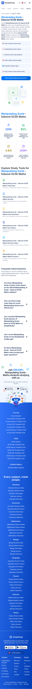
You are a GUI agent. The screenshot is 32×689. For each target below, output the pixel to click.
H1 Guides (5, 671)
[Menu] (30, 3)
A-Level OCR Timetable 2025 (16, 424)
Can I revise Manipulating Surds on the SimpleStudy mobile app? (14, 337)
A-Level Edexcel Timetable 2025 (16, 421)
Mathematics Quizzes (16, 533)
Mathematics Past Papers (16, 530)
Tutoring (4, 668)
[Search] (19, 3)
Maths (22, 8)
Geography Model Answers (16, 564)
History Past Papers (16, 621)
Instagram (27, 666)
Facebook (27, 660)
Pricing (4, 665)
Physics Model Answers (16, 582)
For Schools (5, 676)
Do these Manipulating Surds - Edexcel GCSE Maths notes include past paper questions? (14, 351)
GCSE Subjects (16, 442)
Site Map (26, 684)
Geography (16, 558)
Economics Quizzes (16, 514)
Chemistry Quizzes (16, 496)
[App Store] (9, 388)
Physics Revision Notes (16, 579)
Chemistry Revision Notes (16, 488)
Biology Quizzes (16, 551)
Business (16, 594)
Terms (16, 669)
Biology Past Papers (16, 548)
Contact (16, 674)
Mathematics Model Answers (16, 527)
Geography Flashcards (16, 572)
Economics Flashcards (16, 517)
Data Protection (7, 684)
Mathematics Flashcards (16, 535)
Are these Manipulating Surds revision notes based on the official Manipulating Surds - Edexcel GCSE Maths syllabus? (14, 287)
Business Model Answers (16, 600)
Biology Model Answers (16, 545)
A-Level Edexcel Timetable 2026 (16, 430)
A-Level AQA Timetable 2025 (16, 418)
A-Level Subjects (16, 416)
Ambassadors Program (6, 661)
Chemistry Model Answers (16, 490)
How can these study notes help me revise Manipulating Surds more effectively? (14, 304)
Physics (16, 576)
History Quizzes (16, 624)
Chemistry (16, 485)
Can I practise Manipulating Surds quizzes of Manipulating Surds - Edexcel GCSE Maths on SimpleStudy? (14, 321)
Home (3, 8)
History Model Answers (16, 618)
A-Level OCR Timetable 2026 (16, 432)
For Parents (5, 674)
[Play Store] (22, 388)
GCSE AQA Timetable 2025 (16, 444)
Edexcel (15, 8)
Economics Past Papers (16, 512)
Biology (16, 539)
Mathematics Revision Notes (16, 524)
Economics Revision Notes (16, 506)
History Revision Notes (16, 616)
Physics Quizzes (16, 588)
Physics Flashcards (16, 590)
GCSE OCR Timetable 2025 (16, 450)
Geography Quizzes (16, 569)
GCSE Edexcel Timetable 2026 (16, 456)
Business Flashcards (16, 609)
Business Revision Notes (16, 597)
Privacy (16, 666)
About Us (17, 660)
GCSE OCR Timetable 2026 (16, 458)
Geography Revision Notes (16, 561)
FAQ (15, 672)
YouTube (27, 672)
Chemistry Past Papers (16, 493)
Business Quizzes (16, 606)
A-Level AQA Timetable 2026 (16, 427)
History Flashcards (16, 627)
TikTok (26, 669)
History (16, 613)
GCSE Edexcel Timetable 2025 (16, 447)
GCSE (9, 8)
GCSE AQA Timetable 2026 (16, 453)
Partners (16, 663)
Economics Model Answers (16, 509)
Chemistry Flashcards (16, 499)
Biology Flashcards (16, 554)
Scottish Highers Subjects (16, 467)
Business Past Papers (16, 603)
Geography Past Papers (16, 566)
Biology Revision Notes (16, 543)
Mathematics (16, 521)
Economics (16, 503)
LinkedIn (26, 674)
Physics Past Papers (16, 585)
